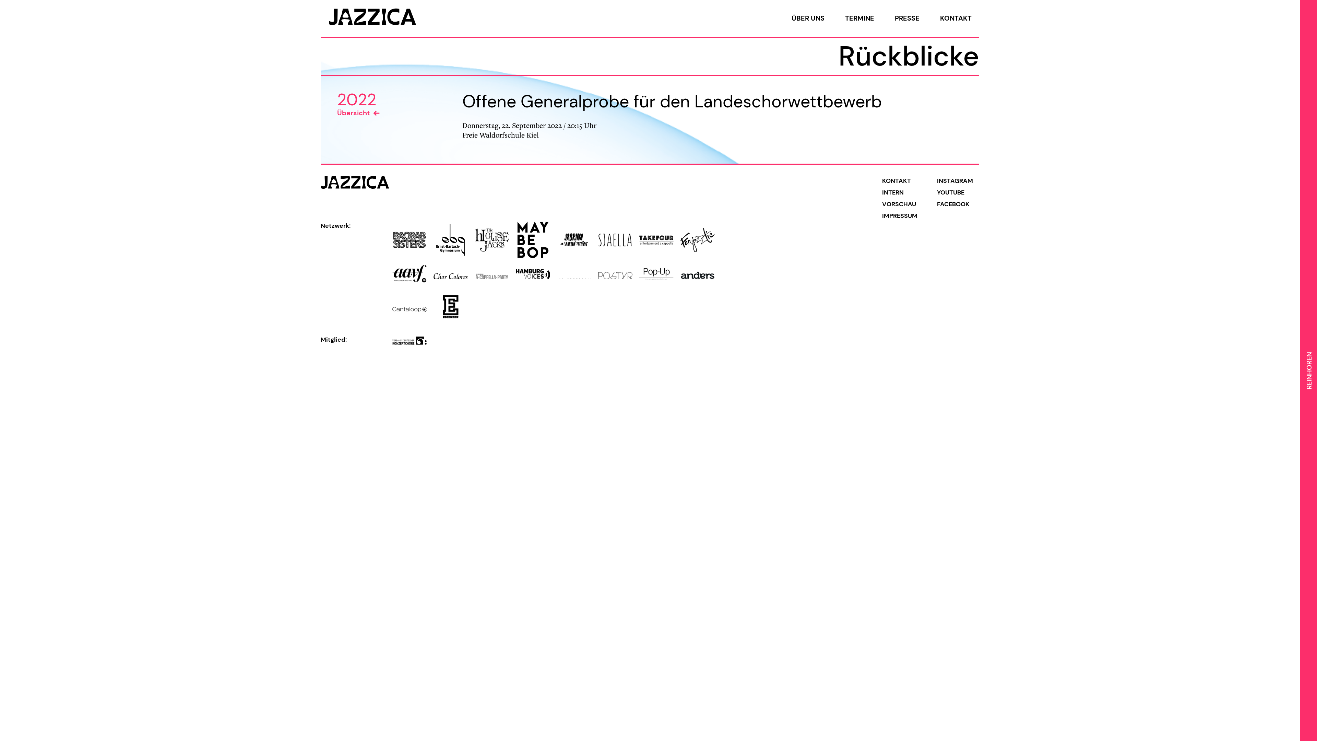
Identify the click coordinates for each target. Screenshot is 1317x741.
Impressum (899, 216)
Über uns (808, 18)
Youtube (950, 192)
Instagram (955, 181)
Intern (893, 192)
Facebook (953, 204)
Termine (859, 18)
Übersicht (353, 112)
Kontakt (956, 18)
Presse (907, 18)
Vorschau (899, 204)
